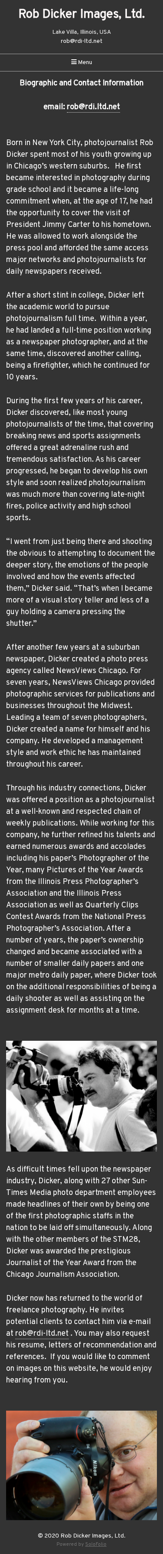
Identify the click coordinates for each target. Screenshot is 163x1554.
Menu (84, 62)
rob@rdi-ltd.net (82, 41)
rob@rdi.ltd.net (93, 107)
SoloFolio (95, 1544)
